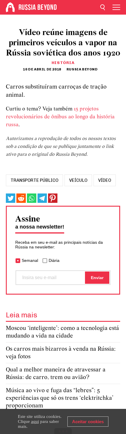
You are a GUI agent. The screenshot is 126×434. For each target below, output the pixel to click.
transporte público (34, 180)
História (63, 62)
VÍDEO (104, 180)
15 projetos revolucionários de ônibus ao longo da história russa (60, 117)
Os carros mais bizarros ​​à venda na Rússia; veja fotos (61, 353)
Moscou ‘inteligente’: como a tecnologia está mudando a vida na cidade (62, 332)
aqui (35, 421)
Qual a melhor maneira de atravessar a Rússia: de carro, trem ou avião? (55, 374)
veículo (78, 180)
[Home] (10, 7)
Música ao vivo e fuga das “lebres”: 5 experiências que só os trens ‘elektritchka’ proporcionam (59, 398)
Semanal (30, 260)
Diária (54, 260)
